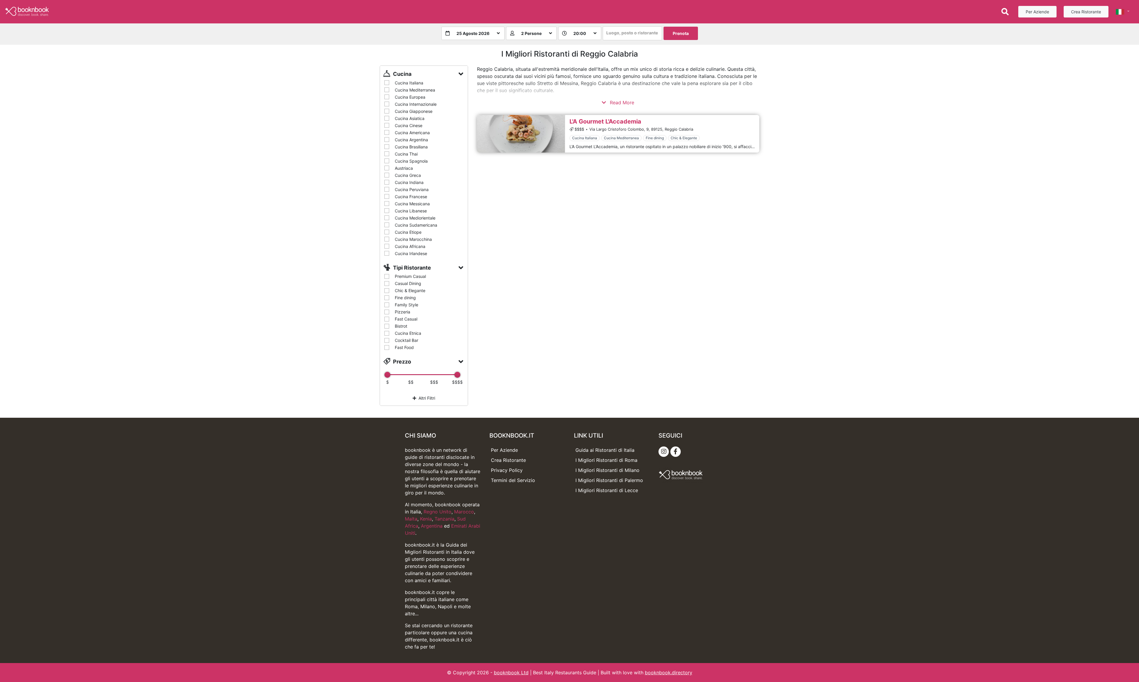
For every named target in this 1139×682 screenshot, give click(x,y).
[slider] (387, 375)
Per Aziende (1037, 11)
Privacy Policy (507, 470)
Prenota (681, 33)
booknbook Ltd (511, 672)
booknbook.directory (668, 672)
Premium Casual (410, 276)
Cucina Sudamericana (416, 225)
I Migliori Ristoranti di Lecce (606, 490)
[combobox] (632, 33)
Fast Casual (406, 318)
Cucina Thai (406, 153)
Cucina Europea (410, 97)
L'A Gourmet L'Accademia (605, 121)
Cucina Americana (412, 132)
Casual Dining (408, 283)
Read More (621, 102)
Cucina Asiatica (409, 118)
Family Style (406, 304)
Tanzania (444, 519)
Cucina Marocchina (413, 239)
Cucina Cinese (408, 125)
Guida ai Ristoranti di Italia (604, 450)
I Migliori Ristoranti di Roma (606, 460)
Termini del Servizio (513, 480)
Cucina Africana (410, 246)
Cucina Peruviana (412, 189)
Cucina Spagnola (411, 161)
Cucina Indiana (409, 182)
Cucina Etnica (408, 333)
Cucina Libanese (411, 210)
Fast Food (404, 347)
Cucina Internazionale (416, 104)
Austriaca (404, 168)
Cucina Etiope (408, 232)
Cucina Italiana (409, 82)
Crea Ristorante (1086, 11)
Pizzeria (402, 311)
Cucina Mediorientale (415, 217)
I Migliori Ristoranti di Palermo (609, 480)
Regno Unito (437, 512)
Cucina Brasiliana (411, 146)
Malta (411, 519)
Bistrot (401, 326)
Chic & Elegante (410, 290)
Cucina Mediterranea (415, 89)
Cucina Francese (411, 196)
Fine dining (405, 297)
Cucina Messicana (412, 203)
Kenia (426, 519)
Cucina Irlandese (411, 253)
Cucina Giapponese (413, 111)
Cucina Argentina (411, 139)
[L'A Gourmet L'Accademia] (521, 134)
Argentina (432, 526)
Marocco (464, 512)
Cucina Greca (408, 175)
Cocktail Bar (406, 340)
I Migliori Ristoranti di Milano (607, 470)
